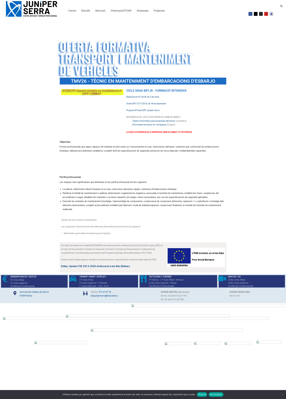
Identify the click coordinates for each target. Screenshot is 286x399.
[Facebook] (250, 14)
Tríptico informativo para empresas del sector (153, 121)
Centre (72, 10)
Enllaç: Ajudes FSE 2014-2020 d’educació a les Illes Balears (95, 266)
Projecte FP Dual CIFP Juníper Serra (143, 110)
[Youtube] (266, 14)
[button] (72, 11)
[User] (271, 14)
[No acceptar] (282, 394)
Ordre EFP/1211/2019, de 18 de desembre (146, 103)
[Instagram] (261, 14)
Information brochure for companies (149, 124)
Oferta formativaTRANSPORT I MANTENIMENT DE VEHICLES (126, 58)
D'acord (202, 394)
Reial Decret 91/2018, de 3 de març (142, 97)
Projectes (159, 10)
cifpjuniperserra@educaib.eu (104, 296)
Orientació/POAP (121, 10)
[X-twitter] (256, 14)
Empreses (143, 10)
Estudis (85, 10)
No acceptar (216, 394)
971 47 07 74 (105, 292)
